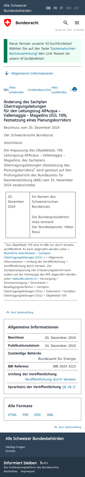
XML (50, 414)
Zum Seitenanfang (19, 312)
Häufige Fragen (15, 447)
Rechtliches (10, 471)
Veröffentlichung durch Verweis (50, 379)
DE (48, 8)
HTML (12, 414)
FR (55, 8)
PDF (26, 414)
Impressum (28, 471)
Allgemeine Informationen (28, 73)
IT (61, 8)
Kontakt (10, 451)
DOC (37, 414)
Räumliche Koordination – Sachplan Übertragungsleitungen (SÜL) (27, 255)
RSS (44, 463)
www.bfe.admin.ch (25, 278)
